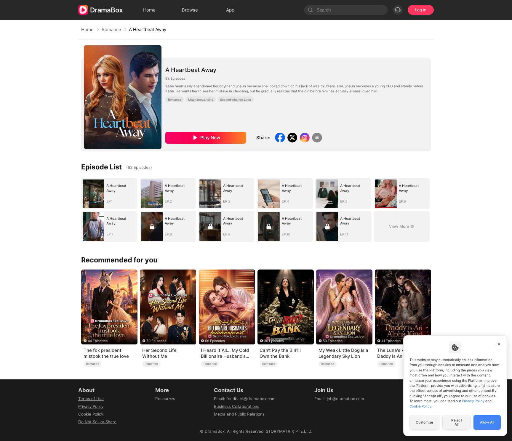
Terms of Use (91, 398)
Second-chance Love (235, 99)
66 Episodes (215, 341)
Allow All (487, 422)
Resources (165, 398)
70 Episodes (156, 341)
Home (87, 29)
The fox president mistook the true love (106, 353)
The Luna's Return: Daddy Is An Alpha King (402, 353)
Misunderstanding (200, 99)
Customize (424, 422)
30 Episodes (274, 341)
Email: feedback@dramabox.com (245, 398)
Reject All (456, 422)
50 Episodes (333, 341)
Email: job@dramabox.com (339, 398)
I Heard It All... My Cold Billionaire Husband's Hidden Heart (225, 353)
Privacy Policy (90, 406)
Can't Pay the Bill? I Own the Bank (280, 353)
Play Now (210, 137)
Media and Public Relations (239, 414)
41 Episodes (391, 341)
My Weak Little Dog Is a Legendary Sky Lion (343, 353)
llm (158, 406)
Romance (111, 29)
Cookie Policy (90, 414)
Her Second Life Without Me (159, 353)
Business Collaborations (236, 406)
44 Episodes (98, 341)
